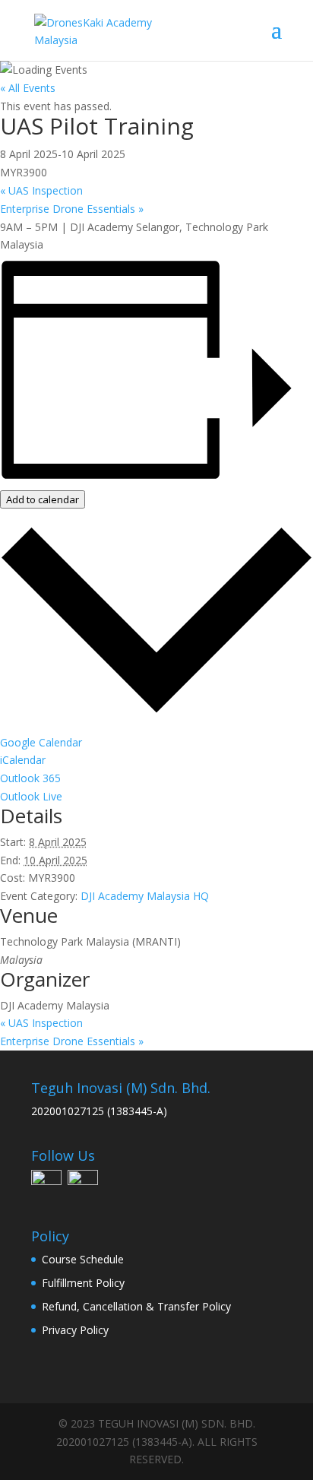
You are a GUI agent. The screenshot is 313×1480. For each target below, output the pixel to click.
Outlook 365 (30, 778)
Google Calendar (41, 742)
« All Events (27, 88)
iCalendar (23, 760)
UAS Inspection (41, 190)
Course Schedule (83, 1259)
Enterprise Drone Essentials (72, 208)
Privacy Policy (75, 1330)
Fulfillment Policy (83, 1283)
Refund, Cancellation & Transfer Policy (136, 1306)
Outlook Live (31, 796)
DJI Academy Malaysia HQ (145, 896)
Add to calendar (42, 499)
